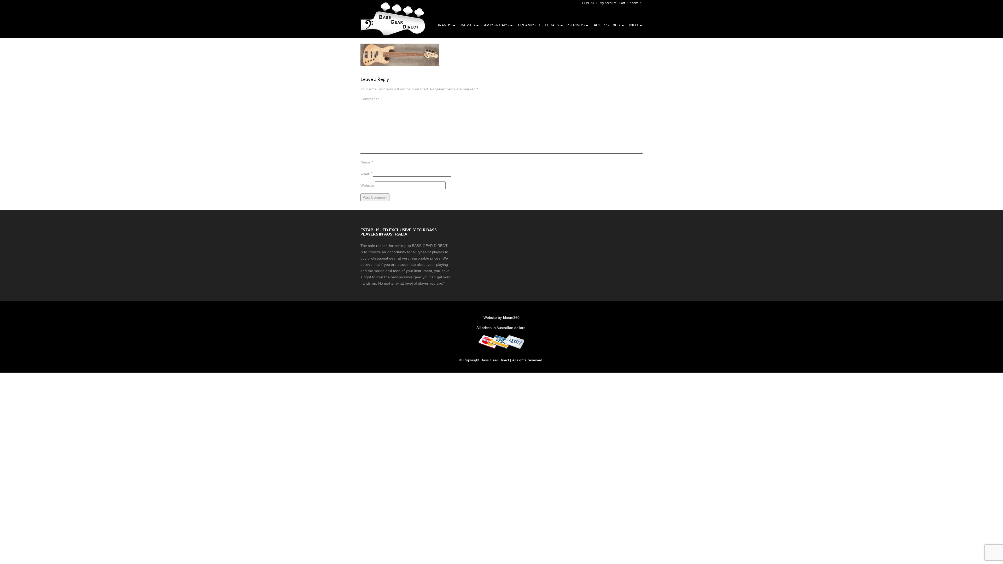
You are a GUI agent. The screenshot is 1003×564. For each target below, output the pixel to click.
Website (367, 185)
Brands (444, 25)
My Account (608, 3)
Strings (577, 25)
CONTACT (589, 3)
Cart (622, 3)
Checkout (634, 3)
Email (366, 173)
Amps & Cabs (497, 25)
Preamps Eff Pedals (539, 25)
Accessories (607, 25)
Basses (468, 25)
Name (366, 162)
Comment (369, 99)
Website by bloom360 (501, 317)
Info (634, 25)
